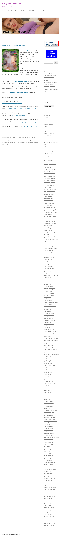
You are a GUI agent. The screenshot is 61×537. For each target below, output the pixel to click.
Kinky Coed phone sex (49, 329)
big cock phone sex (48, 148)
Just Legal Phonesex (48, 327)
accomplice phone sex (49, 122)
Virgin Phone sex (48, 512)
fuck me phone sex (48, 286)
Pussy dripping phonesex (49, 417)
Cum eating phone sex (49, 218)
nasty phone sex (48, 356)
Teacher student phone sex (50, 496)
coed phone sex (47, 187)
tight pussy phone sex (49, 505)
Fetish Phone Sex (48, 270)
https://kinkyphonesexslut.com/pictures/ (12, 103)
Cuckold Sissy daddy (48, 214)
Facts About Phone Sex (49, 254)
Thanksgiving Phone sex (49, 502)
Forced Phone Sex (48, 281)
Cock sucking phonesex (49, 180)
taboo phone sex (48, 494)
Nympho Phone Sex (48, 381)
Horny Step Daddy (31, 140)
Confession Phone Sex (49, 192)
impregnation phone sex (49, 320)
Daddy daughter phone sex (50, 221)
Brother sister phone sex (49, 157)
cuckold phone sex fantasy (50, 209)
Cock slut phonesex (48, 175)
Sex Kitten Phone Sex (49, 444)
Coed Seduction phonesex (50, 189)
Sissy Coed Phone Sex (49, 448)
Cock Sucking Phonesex (49, 86)
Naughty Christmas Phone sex (51, 358)
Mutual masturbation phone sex (51, 354)
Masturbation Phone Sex (49, 345)
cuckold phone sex (48, 205)
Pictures (23, 10)
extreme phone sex (48, 250)
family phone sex (10, 139)
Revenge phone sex (48, 428)
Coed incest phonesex (49, 185)
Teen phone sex (47, 500)
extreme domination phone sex (51, 248)
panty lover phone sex (49, 388)
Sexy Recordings (47, 446)
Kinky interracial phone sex (50, 331)
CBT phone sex (47, 166)
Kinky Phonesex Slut (11, 3)
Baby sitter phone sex (49, 77)
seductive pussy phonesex (50, 440)
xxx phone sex (47, 520)
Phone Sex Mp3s (48, 399)
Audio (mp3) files (32, 10)
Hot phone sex (47, 311)
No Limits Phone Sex (22, 142)
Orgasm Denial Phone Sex (50, 383)
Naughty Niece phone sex (50, 367)
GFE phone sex (47, 297)
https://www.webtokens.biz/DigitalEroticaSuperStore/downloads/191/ (19, 122)
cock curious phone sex (49, 173)
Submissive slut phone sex (50, 75)
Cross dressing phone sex (49, 203)
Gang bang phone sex (49, 293)
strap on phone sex (48, 473)
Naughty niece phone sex (11, 142)
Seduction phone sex (49, 435)
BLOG (16, 10)
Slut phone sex (47, 457)
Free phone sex (47, 284)
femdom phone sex (48, 266)
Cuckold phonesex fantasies (50, 212)
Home (3, 10)
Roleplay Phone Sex (48, 430)
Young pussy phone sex (49, 523)
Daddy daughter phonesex (50, 223)
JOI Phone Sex (47, 325)
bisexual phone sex (48, 151)
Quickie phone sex (48, 422)
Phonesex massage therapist (50, 410)
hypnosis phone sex (48, 318)
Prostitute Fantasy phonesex (50, 414)
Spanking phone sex (48, 466)
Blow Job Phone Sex (48, 155)
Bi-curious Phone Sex (49, 140)
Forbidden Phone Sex (49, 277)
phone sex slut (47, 405)
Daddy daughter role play (21, 140)
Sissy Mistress (47, 451)
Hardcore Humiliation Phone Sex (51, 304)
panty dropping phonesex (50, 387)
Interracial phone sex (49, 324)
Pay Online (4, 14)
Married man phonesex (49, 343)
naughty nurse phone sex (50, 370)
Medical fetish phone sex (49, 347)
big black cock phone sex (49, 146)
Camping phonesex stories (50, 164)
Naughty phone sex (48, 372)
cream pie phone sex (48, 198)
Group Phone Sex (48, 300)
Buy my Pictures (47, 162)
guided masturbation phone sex (51, 302)
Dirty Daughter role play (49, 236)
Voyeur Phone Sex (48, 514)
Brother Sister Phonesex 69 (50, 88)
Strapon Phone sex (48, 476)
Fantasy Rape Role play (49, 264)
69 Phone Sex (47, 117)
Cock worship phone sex (49, 182)
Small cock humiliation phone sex (51, 462)
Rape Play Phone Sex (48, 426)
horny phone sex (48, 309)
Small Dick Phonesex (48, 464)
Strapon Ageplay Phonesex (50, 475)
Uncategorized (7, 140)
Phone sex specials (48, 406)
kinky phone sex (47, 334)
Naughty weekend (48, 374)
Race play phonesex (48, 424)
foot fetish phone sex (49, 273)
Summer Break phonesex (49, 489)
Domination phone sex (28, 137)
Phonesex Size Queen (49, 412)
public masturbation (48, 415)
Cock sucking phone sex (49, 178)
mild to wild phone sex (49, 351)
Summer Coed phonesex (49, 491)
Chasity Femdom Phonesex (50, 169)
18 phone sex (47, 115)
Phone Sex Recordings (49, 403)
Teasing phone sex (48, 498)
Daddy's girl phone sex (49, 227)
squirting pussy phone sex (50, 469)
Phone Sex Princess (48, 401)
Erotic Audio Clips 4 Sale (49, 246)
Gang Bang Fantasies (48, 291)
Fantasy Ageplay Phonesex (50, 261)
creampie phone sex (48, 201)
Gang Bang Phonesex (49, 295)
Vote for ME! (13, 14)
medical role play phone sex (50, 349)
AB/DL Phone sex (48, 119)
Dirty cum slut (47, 234)
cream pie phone (48, 196)
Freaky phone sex (48, 282)
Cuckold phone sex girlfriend (50, 210)
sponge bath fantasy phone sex (51, 467)
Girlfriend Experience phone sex (51, 298)
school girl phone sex (49, 433)
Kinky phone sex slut (48, 336)
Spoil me (49, 10)
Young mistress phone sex (50, 521)
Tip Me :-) (21, 14)
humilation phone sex (49, 313)
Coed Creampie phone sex (50, 183)
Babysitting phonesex (49, 131)
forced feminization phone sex (51, 279)
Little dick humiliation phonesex (51, 340)
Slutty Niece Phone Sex (49, 458)
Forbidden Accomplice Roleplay (51, 275)
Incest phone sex (48, 322)
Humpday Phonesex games (50, 316)
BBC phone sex (47, 135)
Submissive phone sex (49, 485)
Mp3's (45, 352)
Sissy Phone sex (47, 453)
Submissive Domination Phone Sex (15, 45)
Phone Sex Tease (48, 408)
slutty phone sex (48, 460)
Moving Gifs (29, 14)
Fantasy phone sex (48, 263)
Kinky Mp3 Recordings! (49, 84)
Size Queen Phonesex (49, 455)
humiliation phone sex (49, 315)
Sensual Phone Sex (48, 442)
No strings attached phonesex (51, 378)
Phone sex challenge (48, 396)
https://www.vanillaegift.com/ (19, 115)
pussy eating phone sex (49, 419)
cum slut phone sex (48, 219)
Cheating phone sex (48, 171)
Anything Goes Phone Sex (50, 128)
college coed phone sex (49, 191)
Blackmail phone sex (48, 153)
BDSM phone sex (48, 139)
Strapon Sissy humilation (49, 478)
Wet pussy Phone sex (49, 516)
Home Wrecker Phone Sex (50, 306)
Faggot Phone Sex (48, 255)
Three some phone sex (49, 503)
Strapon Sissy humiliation (49, 480)
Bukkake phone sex (48, 160)
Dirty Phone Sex (47, 237)
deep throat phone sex (49, 228)
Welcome (10, 10)
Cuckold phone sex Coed (49, 71)
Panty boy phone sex (49, 385)
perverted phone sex (48, 392)
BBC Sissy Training (48, 137)
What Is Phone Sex (48, 73)
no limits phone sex (48, 376)
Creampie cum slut (48, 200)
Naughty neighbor (48, 363)
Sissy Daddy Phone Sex (49, 449)
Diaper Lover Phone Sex (49, 232)
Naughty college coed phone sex (51, 361)
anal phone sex (47, 126)
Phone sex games (48, 397)
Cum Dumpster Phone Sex (50, 216)
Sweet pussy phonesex (49, 493)
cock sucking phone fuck (49, 176)
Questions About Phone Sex (50, 421)
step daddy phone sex (49, 471)
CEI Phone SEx (47, 167)
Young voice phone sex (49, 525)
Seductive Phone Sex (48, 439)
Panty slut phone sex (49, 390)
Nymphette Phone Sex (49, 379)
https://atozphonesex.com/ (30, 126)
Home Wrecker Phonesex (49, 307)
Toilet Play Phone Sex (49, 507)
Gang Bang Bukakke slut (49, 288)
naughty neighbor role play (50, 365)
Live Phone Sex (47, 342)
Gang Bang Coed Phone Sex (50, 290)
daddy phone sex (48, 225)
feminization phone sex (49, 268)
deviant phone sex (48, 230)
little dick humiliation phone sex (51, 338)
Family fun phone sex (49, 257)
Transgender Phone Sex (49, 509)
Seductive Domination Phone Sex (51, 82)
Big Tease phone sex (48, 149)
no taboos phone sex (32, 142)
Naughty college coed (49, 360)
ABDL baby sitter (48, 121)
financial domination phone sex (51, 272)
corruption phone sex (49, 194)
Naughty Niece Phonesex (49, 369)
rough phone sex (48, 431)
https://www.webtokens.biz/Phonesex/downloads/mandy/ (23, 108)
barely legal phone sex (18, 137)
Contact (42, 10)
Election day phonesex (49, 245)
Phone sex (46, 394)
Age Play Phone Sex (48, 124)
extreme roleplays (48, 252)
